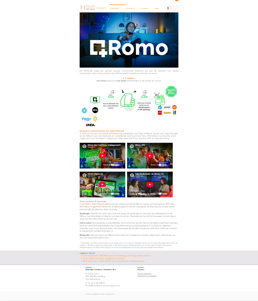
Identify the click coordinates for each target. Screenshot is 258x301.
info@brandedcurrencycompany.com (103, 285)
